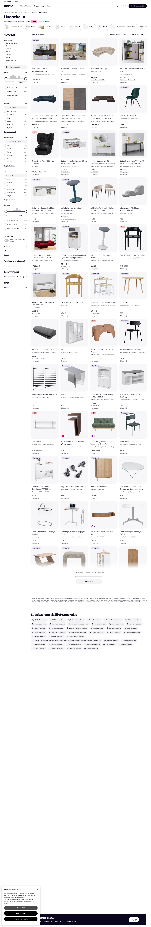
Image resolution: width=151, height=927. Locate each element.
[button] (124, 6)
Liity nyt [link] (134, 920)
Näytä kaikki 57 (9, 166)
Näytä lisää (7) (11, 60)
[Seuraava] (144, 27)
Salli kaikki (21, 908)
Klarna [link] (6, 12)
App (42, 6)
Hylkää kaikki (21, 913)
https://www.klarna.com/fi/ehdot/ (130, 601)
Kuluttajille (7, 1)
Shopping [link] (14, 12)
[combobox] (119, 34)
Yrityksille (15, 1)
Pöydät (8, 54)
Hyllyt (8, 57)
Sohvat (8, 46)
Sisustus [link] (34, 12)
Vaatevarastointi (11, 43)
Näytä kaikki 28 (9, 199)
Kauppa (36, 6)
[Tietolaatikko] (44, 35)
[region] (21, 905)
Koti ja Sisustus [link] (24, 12)
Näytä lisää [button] (89, 581)
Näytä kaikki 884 (10, 132)
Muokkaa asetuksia (21, 919)
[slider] (6, 78)
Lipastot (8, 49)
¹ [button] (97, 80)
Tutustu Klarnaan (25, 6)
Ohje (48, 6)
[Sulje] (37, 889)
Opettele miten (43, 22)
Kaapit (8, 52)
